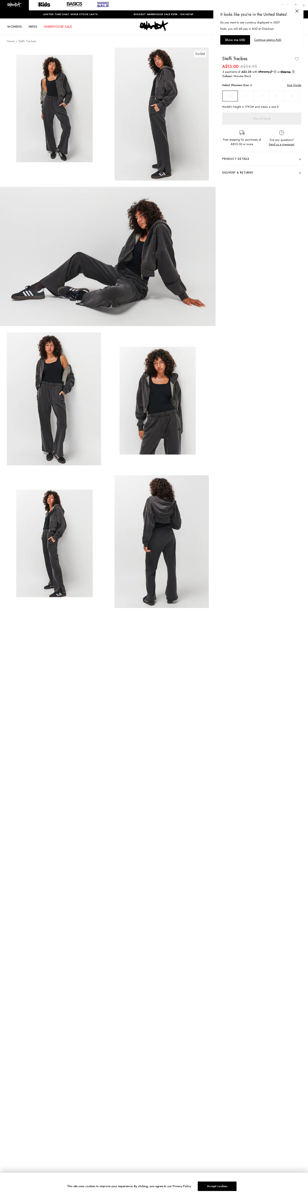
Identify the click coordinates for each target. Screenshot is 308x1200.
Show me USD (235, 40)
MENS (33, 26)
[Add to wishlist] (296, 58)
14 (292, 96)
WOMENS (14, 26)
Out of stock (262, 119)
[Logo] (154, 30)
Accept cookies (217, 1186)
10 (261, 96)
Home (10, 41)
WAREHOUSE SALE (58, 26)
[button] (14, 5)
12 (276, 96)
